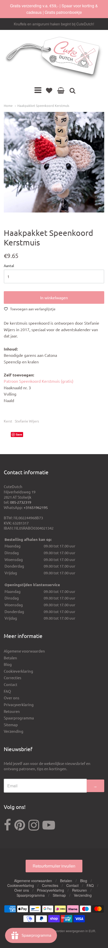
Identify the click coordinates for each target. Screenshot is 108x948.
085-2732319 (20, 502)
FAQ (7, 691)
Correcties (12, 677)
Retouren (12, 711)
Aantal (9, 266)
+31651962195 (36, 507)
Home (8, 105)
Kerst (8, 421)
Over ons (11, 697)
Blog (8, 664)
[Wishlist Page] (49, 90)
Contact (10, 684)
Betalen (10, 657)
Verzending (13, 731)
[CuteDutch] (54, 58)
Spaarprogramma (19, 717)
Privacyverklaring (19, 704)
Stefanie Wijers (27, 421)
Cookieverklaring (18, 671)
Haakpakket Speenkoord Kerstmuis (43, 105)
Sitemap (11, 724)
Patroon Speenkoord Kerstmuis (38, 380)
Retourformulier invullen (54, 866)
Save (19, 434)
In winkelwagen (54, 297)
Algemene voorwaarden (24, 651)
